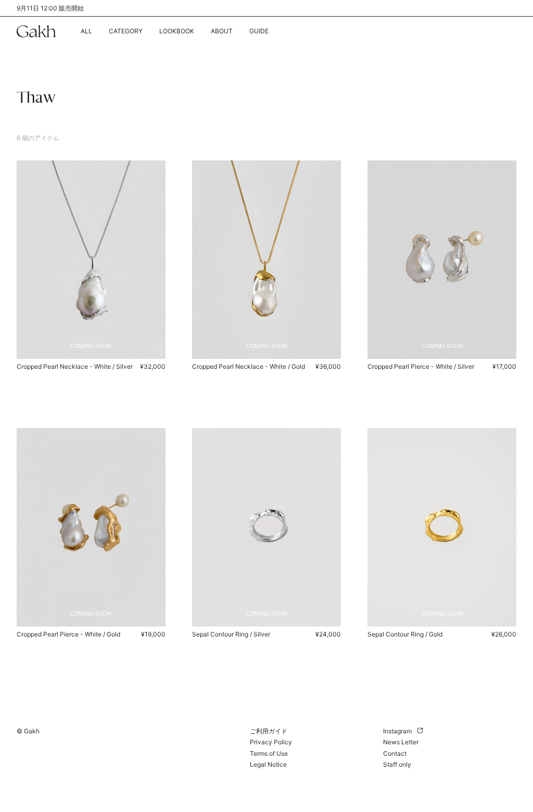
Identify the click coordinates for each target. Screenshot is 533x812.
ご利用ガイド (268, 731)
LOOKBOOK (176, 31)
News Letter (400, 742)
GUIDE (259, 31)
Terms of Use (269, 753)
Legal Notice (268, 764)
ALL (86, 31)
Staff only (397, 764)
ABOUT (222, 31)
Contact (395, 753)
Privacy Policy (271, 742)
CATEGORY (126, 31)
